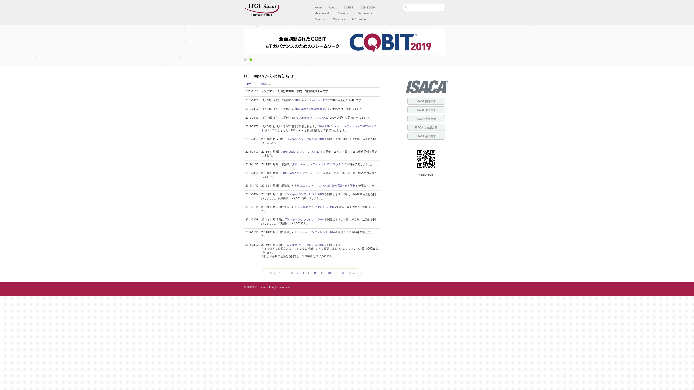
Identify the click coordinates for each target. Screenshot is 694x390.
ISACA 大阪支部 (426, 118)
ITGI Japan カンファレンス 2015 (304, 244)
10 (315, 272)
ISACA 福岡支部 (426, 136)
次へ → (353, 272)
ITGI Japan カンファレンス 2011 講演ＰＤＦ (320, 164)
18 (343, 272)
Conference (364, 13)
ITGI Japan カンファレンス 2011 (302, 151)
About (333, 7)
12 (329, 272)
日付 (248, 84)
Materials (339, 19)
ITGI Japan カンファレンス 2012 (302, 173)
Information (359, 19)
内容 (264, 84)
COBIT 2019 (368, 7)
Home (318, 7)
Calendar (320, 19)
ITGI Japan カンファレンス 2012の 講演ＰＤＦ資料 (324, 185)
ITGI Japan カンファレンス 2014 (304, 219)
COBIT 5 (349, 7)
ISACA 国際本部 (426, 101)
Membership (322, 13)
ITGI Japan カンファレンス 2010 (304, 139)
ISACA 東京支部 (426, 110)
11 (322, 272)
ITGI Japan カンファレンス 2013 (304, 194)
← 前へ (271, 272)
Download (344, 13)
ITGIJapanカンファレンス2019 (312, 117)
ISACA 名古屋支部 (426, 127)
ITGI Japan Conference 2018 (312, 100)
